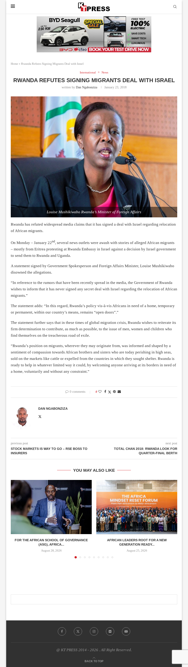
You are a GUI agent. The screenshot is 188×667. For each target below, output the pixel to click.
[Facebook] (62, 631)
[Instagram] (94, 631)
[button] (17, 519)
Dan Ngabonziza (86, 87)
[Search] (175, 7)
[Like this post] (100, 392)
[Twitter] (78, 631)
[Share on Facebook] (105, 392)
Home (14, 63)
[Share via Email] (119, 392)
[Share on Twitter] (109, 392)
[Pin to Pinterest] (114, 392)
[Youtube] (126, 631)
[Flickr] (110, 631)
